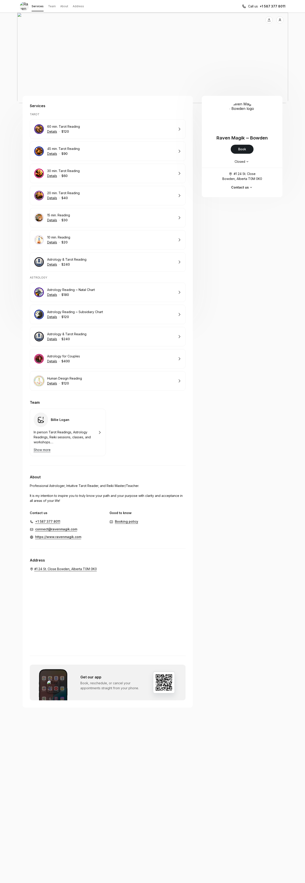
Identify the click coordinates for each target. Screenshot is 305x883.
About (64, 6)
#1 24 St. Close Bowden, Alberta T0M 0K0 (242, 176)
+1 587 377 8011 (272, 6)
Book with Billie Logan (68, 432)
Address (78, 6)
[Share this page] (269, 20)
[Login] (280, 20)
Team (52, 6)
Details (52, 131)
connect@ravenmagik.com (56, 529)
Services (38, 6)
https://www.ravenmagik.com (58, 537)
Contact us (240, 187)
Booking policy (126, 521)
